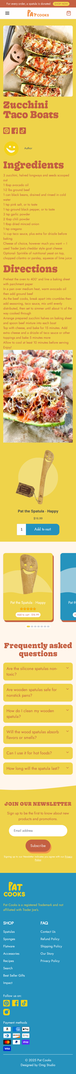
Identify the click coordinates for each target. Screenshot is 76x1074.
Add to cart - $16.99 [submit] (28, 615)
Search (8, 968)
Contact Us (48, 931)
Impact (7, 982)
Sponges (9, 939)
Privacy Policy (50, 961)
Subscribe (38, 845)
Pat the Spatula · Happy (28, 602)
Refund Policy (50, 939)
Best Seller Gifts (14, 975)
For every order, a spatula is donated (37, 4)
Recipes (8, 961)
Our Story (47, 953)
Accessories (11, 953)
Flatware (9, 946)
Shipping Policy (51, 946)
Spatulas (9, 931)
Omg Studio (47, 1065)
